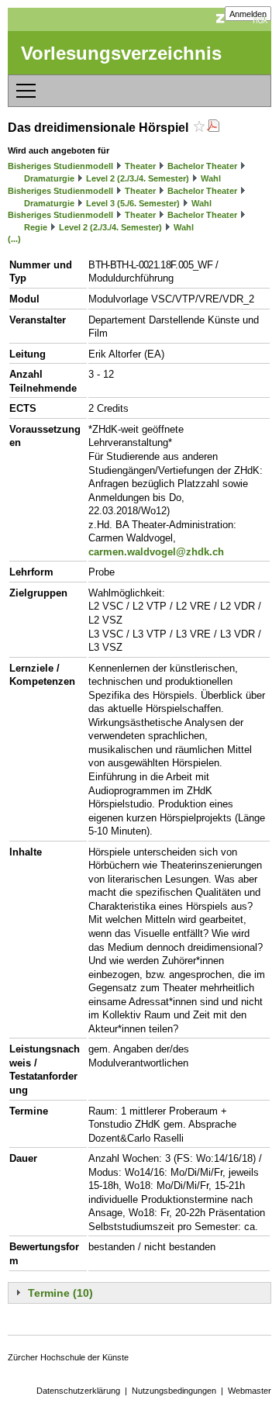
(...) (14, 239)
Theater (140, 166)
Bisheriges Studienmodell (60, 166)
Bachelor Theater (202, 166)
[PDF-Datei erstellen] (213, 127)
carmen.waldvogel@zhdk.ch (156, 552)
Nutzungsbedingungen (174, 1390)
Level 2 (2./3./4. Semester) (137, 178)
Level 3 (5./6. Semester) (133, 203)
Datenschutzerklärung (78, 1390)
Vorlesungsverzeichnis (121, 53)
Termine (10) (60, 1293)
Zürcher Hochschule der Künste (68, 1357)
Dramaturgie (49, 178)
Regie (35, 227)
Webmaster (249, 1390)
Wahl (211, 178)
